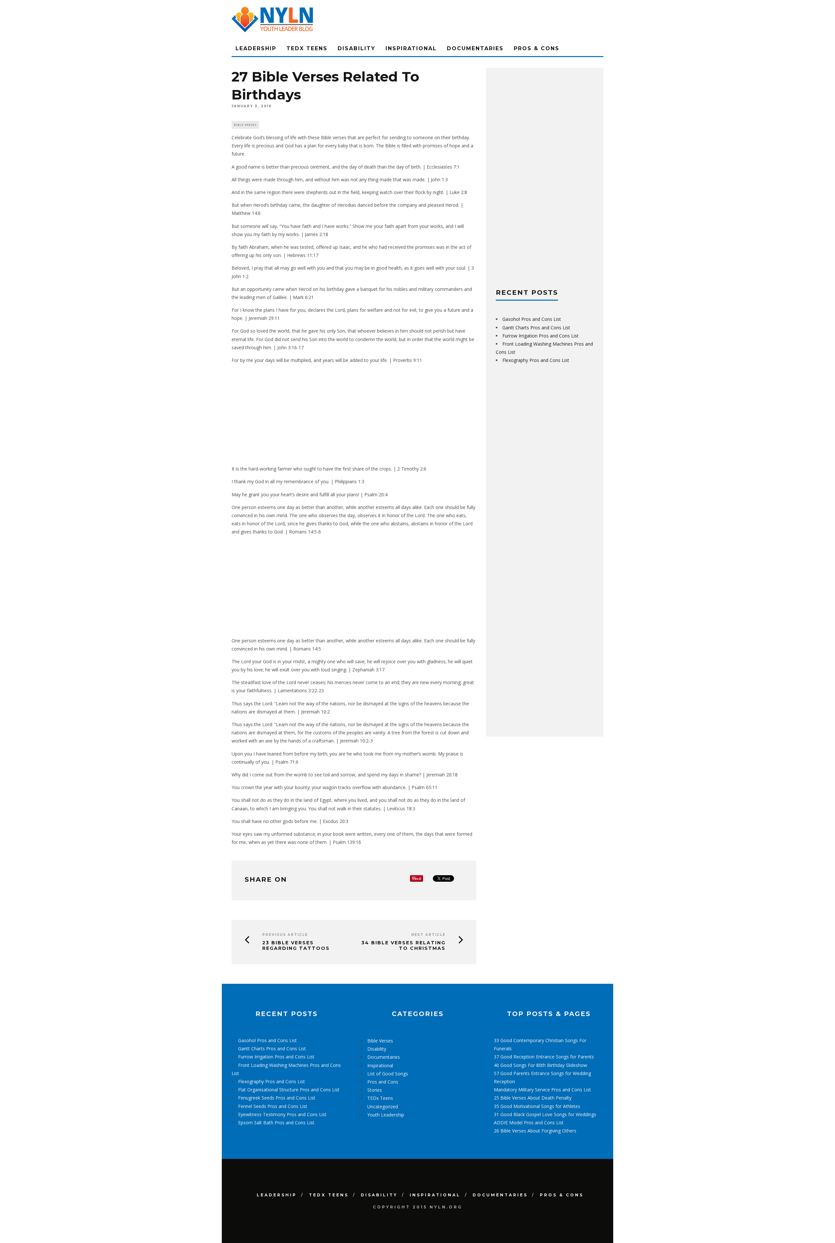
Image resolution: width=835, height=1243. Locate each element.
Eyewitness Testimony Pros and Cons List (282, 1114)
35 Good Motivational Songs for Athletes (537, 1106)
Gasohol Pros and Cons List (531, 319)
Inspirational (411, 48)
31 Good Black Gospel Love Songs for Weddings (545, 1114)
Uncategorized (382, 1106)
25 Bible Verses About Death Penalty (532, 1098)
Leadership (255, 48)
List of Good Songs (387, 1074)
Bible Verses (245, 125)
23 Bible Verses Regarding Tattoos (296, 945)
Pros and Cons (382, 1082)
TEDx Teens (306, 48)
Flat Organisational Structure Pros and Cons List (289, 1089)
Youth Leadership (385, 1115)
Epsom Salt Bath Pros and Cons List (276, 1122)
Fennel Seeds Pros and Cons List (272, 1106)
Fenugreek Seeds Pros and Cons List (276, 1098)
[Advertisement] (354, 414)
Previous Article (285, 935)
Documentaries (475, 48)
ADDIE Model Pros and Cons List (529, 1122)
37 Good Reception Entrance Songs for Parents (544, 1057)
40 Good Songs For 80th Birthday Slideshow (540, 1065)
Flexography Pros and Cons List (535, 360)
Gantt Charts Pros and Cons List (536, 327)
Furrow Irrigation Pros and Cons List (540, 336)
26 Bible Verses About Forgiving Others (535, 1131)
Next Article (428, 935)
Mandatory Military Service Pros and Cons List (542, 1089)
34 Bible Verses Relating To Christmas (403, 945)
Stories (374, 1090)
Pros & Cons (536, 48)
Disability (356, 48)
